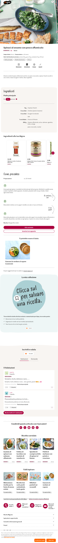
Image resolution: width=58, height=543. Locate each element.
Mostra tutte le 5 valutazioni (13, 413)
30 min (29, 59)
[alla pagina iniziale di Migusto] (7, 1)
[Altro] (52, 387)
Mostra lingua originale (22, 384)
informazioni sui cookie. (9, 537)
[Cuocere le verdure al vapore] (48, 482)
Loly (11, 392)
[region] (29, 537)
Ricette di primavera (20, 59)
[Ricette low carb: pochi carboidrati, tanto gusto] (22, 482)
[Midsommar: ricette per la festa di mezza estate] (9, 482)
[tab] (29, 514)
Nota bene (16, 99)
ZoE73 (12, 372)
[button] (6, 373)
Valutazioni (24, 359)
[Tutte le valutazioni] (6, 50)
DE (4, 530)
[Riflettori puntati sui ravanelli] (35, 482)
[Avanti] (52, 153)
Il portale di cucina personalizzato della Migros (15, 498)
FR (7, 530)
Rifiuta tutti (51, 540)
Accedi (30, 328)
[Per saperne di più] (17, 262)
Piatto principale (8, 59)
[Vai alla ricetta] (9, 450)
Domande (34, 359)
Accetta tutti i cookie (40, 540)
